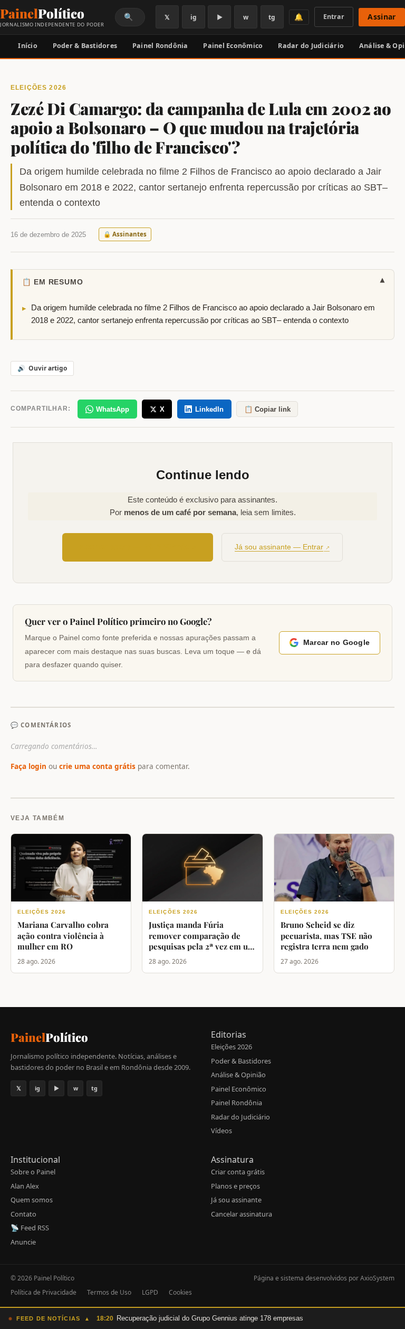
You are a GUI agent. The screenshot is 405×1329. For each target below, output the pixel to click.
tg (271, 17)
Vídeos (221, 1130)
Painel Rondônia (160, 45)
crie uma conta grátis (97, 766)
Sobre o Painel (33, 1171)
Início (27, 45)
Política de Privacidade (43, 1292)
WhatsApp (112, 409)
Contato (23, 1214)
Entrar (333, 16)
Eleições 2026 (231, 1046)
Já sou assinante (236, 1199)
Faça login (28, 766)
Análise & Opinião (238, 1074)
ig (193, 17)
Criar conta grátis (238, 1171)
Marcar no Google (336, 643)
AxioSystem (377, 1278)
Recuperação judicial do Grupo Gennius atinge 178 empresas (210, 1318)
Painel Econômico (233, 45)
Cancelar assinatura (241, 1214)
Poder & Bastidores (85, 45)
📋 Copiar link (267, 409)
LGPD (150, 1292)
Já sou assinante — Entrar (279, 547)
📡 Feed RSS (30, 1227)
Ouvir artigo (42, 368)
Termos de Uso (109, 1292)
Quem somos (32, 1199)
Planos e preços (235, 1186)
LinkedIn (209, 409)
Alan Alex (25, 1186)
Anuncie (23, 1242)
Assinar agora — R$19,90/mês (134, 546)
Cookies (180, 1292)
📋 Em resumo (203, 281)
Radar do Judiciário (311, 45)
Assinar (382, 17)
